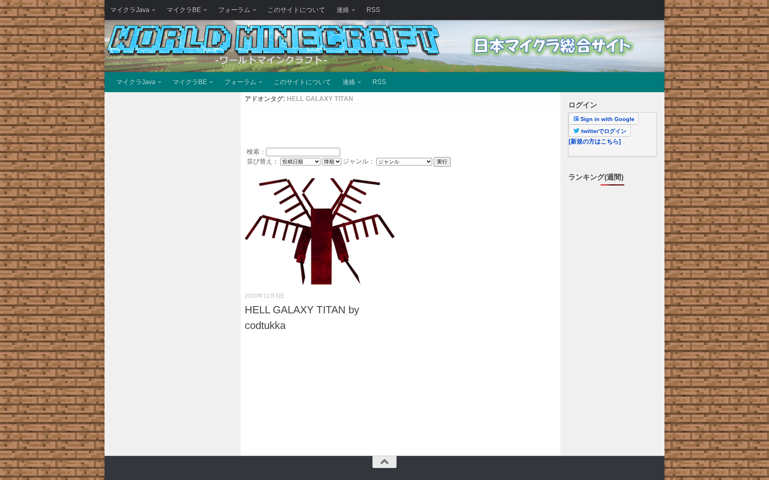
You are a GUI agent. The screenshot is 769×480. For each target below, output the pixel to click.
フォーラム (234, 9)
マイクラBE (184, 9)
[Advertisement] (400, 124)
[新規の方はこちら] (595, 141)
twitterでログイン (603, 131)
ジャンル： (359, 161)
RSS (373, 9)
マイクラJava (129, 9)
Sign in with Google (606, 119)
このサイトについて (296, 9)
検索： (256, 151)
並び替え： (263, 161)
